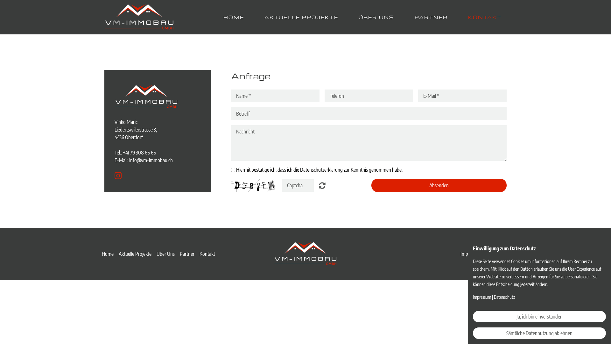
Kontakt (485, 17)
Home (233, 17)
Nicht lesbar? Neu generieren (322, 185)
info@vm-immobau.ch (151, 160)
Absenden (439, 185)
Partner (431, 17)
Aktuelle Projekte (301, 17)
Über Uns (376, 17)
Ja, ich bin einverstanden (539, 316)
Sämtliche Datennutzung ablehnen (539, 333)
